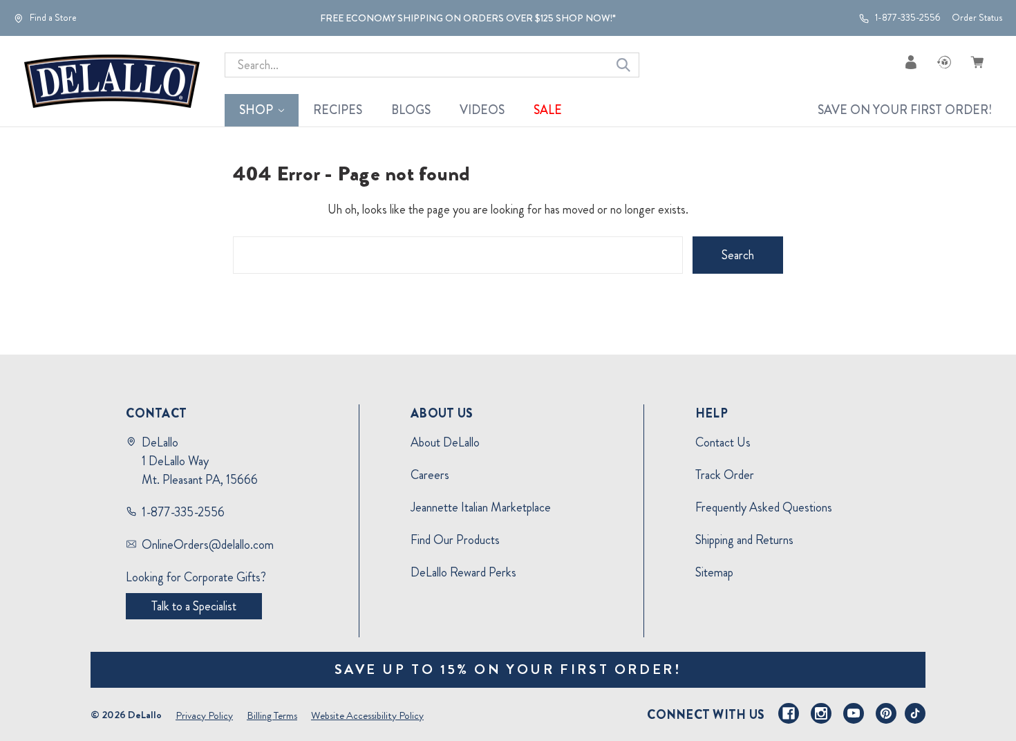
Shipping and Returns (744, 540)
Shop (256, 110)
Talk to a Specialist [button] (193, 606)
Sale (548, 110)
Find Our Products (455, 540)
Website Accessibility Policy (367, 715)
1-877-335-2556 (907, 18)
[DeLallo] (112, 82)
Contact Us (723, 442)
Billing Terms (272, 715)
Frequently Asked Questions (763, 507)
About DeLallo (445, 442)
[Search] (623, 65)
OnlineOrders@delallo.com (208, 545)
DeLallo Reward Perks (463, 572)
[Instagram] (821, 713)
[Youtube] (853, 713)
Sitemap (714, 572)
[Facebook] (788, 713)
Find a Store (52, 18)
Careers (430, 475)
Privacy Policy (204, 715)
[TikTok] (915, 713)
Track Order (724, 475)
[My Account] (911, 62)
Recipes (337, 110)
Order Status (977, 17)
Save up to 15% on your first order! (508, 669)
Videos (482, 110)
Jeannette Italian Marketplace (481, 507)
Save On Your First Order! (905, 110)
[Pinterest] (886, 713)
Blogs (411, 110)
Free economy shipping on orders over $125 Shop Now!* (468, 18)
